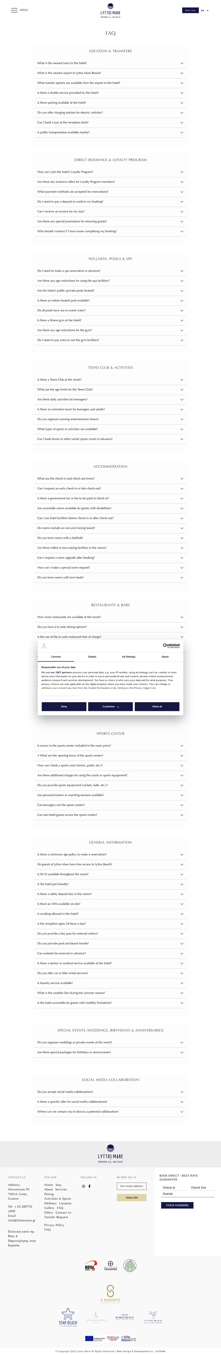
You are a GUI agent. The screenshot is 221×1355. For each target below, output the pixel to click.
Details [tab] (92, 656)
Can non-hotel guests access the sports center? (67, 815)
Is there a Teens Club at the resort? (59, 379)
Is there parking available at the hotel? (61, 102)
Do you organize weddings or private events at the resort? (74, 1042)
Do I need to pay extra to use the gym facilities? (68, 340)
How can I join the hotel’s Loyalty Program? (65, 172)
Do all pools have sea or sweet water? (61, 310)
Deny (64, 706)
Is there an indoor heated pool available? (63, 300)
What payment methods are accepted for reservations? (72, 191)
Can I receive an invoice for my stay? (60, 211)
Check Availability (177, 1205)
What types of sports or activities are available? (67, 429)
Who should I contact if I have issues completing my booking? (76, 231)
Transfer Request (56, 1217)
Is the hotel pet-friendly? (53, 884)
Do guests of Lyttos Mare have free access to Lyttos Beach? (74, 864)
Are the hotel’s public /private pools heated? (65, 290)
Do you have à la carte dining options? (62, 627)
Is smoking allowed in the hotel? (57, 914)
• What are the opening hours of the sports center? (70, 755)
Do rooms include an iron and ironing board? (66, 528)
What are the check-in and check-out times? (65, 478)
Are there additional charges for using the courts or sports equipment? (82, 775)
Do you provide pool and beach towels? (62, 943)
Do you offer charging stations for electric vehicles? (69, 112)
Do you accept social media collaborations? (65, 1092)
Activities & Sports (57, 1198)
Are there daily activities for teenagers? (62, 399)
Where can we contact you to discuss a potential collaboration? (77, 1111)
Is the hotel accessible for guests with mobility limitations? (74, 1003)
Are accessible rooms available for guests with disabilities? (74, 508)
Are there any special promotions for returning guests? (72, 221)
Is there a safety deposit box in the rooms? (64, 894)
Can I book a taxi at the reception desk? (62, 122)
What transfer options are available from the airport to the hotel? (78, 83)
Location (65, 1203)
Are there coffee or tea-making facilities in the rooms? (71, 548)
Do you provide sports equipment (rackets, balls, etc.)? (72, 785)
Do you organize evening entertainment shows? (68, 419)
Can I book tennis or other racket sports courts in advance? (74, 439)
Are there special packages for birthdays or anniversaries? (74, 1052)
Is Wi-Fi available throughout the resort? (62, 874)
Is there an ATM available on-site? (58, 904)
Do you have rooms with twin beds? (60, 577)
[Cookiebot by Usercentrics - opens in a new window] (165, 646)
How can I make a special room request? (63, 567)
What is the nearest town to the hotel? (62, 63)
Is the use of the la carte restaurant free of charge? (69, 637)
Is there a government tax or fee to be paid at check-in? (73, 498)
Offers (48, 1212)
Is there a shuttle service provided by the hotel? (67, 93)
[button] (19, 10)
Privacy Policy (54, 1225)
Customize (109, 706)
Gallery (49, 1208)
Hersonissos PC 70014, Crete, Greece (19, 1193)
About (48, 1189)
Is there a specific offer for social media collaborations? (72, 1101)
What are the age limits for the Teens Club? (65, 389)
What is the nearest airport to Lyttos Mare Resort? (69, 73)
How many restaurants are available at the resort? (69, 617)
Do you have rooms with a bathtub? (60, 538)
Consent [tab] (56, 656)
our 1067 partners (61, 672)
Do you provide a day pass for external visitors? (67, 933)
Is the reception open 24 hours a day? (61, 923)
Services (61, 1189)
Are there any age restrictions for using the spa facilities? (73, 280)
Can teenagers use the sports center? (60, 805)
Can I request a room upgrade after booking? (66, 557)
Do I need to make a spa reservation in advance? (68, 271)
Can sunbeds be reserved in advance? (61, 953)
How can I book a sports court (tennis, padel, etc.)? (70, 765)
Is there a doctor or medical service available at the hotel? (74, 963)
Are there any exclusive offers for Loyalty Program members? (76, 182)
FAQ (60, 1208)
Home (48, 1185)
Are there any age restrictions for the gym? (64, 330)
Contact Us (64, 1212)
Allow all (157, 706)
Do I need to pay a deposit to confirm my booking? (70, 201)
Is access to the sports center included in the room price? (74, 745)
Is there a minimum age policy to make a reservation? (71, 854)
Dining (49, 1194)
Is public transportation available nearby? (63, 132)
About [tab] (165, 656)
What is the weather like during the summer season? (71, 993)
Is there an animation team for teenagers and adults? (71, 409)
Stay (59, 1185)
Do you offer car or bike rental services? (62, 973)
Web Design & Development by (141, 1351)
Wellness (50, 1203)
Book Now (190, 10)
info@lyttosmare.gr (22, 1220)
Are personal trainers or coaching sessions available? (70, 795)
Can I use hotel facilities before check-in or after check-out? (75, 518)
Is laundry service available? (55, 983)
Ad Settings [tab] (128, 656)
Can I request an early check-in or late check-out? (69, 488)
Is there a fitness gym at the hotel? (59, 320)
